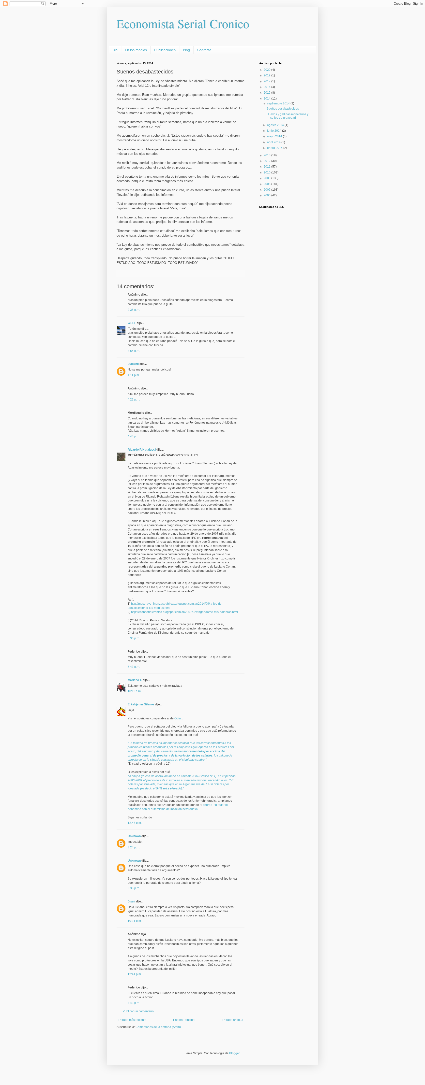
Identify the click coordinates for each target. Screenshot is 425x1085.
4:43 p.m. (134, 1003)
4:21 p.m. (134, 399)
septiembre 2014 (278, 103)
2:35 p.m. (134, 310)
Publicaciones (165, 50)
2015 (267, 92)
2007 (267, 189)
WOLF (132, 323)
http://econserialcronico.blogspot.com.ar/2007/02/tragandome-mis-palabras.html (184, 612)
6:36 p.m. (134, 638)
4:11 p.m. (134, 375)
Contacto (204, 50)
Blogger (234, 1053)
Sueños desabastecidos (283, 108)
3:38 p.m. (134, 888)
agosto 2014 (276, 125)
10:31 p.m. (135, 921)
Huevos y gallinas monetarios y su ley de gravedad (287, 116)
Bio (115, 50)
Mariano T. (135, 680)
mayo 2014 (275, 136)
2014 (267, 98)
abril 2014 (274, 142)
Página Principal (184, 1020)
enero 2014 (275, 148)
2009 (267, 178)
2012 (267, 161)
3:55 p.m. (134, 351)
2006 (267, 195)
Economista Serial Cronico (183, 23)
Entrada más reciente (132, 1020)
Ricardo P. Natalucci (142, 449)
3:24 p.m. (134, 847)
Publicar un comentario (138, 1011)
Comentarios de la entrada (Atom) (158, 1027)
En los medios (136, 50)
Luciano (133, 364)
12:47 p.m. (135, 823)
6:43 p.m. (134, 667)
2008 (267, 184)
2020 (267, 69)
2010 (267, 172)
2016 (267, 87)
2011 (267, 166)
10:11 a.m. (134, 691)
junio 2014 (274, 130)
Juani (131, 901)
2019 (267, 75)
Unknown (134, 836)
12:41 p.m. (135, 974)
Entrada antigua (232, 1020)
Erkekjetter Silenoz (141, 704)
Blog (186, 50)
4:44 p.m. (134, 436)
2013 (267, 155)
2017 (267, 81)
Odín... (178, 718)
